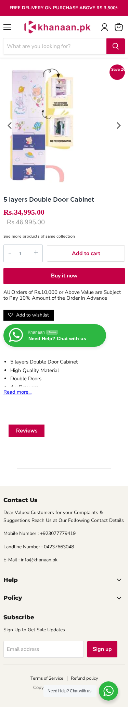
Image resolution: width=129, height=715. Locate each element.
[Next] (118, 125)
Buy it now (64, 275)
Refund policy (84, 678)
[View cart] (118, 27)
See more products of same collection (39, 236)
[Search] (115, 46)
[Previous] (10, 125)
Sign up (102, 649)
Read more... (17, 392)
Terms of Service (46, 678)
